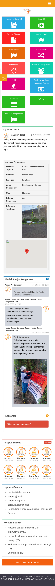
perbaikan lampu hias (18, 505)
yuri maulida (8, 458)
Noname (21, 458)
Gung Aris (34, 476)
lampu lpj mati (15, 496)
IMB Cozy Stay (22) (17, 532)
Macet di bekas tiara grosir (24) (23, 528)
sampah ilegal (30, 135)
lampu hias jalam (16, 500)
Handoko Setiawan (46, 476)
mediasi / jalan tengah (19, 492)
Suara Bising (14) (16, 553)
